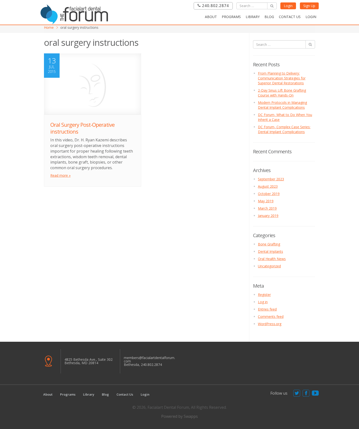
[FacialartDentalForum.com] (75, 13)
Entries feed (267, 309)
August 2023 (268, 186)
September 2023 (271, 179)
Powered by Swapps (179, 416)
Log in (263, 302)
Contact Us (290, 16)
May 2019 (266, 201)
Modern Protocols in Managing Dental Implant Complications (282, 105)
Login (288, 5)
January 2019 (268, 215)
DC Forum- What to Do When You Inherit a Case (285, 117)
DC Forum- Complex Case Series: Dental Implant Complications (284, 129)
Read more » (60, 175)
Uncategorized (269, 266)
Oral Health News (272, 258)
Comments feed (271, 316)
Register (264, 294)
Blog (269, 16)
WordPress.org (269, 324)
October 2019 (269, 193)
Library (253, 16)
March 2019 (267, 208)
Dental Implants (270, 251)
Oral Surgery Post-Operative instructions (82, 128)
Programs (231, 16)
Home (49, 27)
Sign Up (309, 5)
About (211, 16)
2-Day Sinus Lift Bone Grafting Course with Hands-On (282, 93)
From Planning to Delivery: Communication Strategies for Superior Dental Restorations (282, 78)
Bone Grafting (269, 244)
